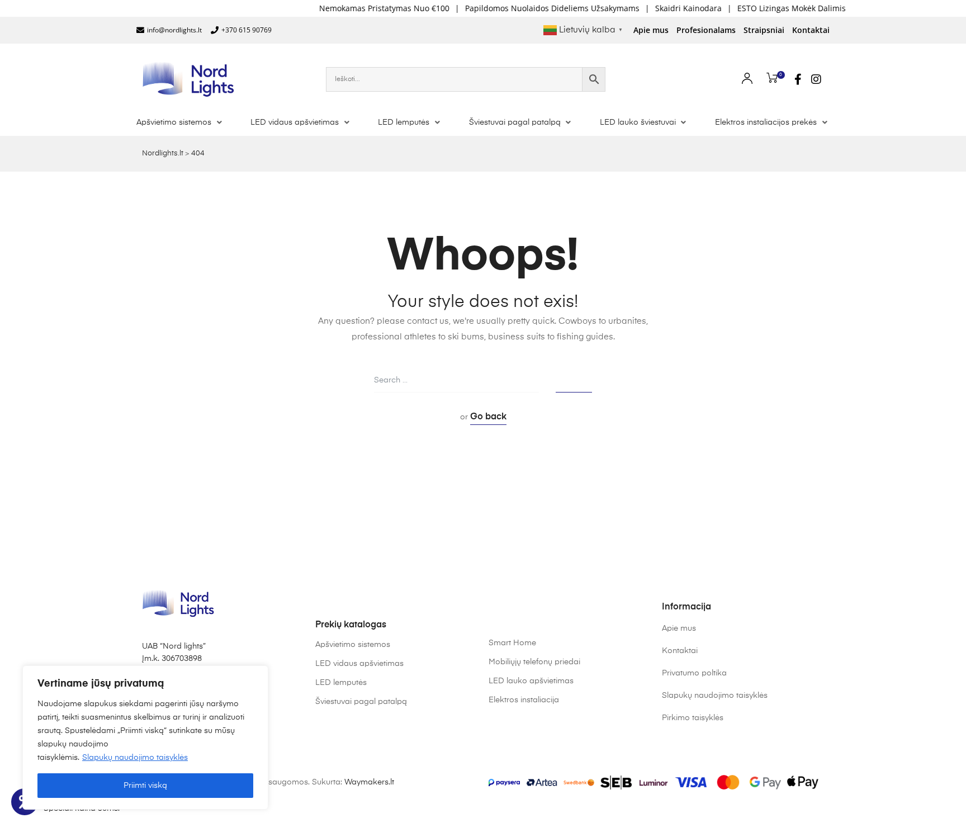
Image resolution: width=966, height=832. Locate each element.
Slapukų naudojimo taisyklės (135, 758)
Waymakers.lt (369, 782)
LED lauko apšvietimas (531, 681)
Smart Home (512, 643)
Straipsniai (764, 30)
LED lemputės (341, 683)
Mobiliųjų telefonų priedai (534, 662)
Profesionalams (706, 30)
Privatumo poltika (694, 673)
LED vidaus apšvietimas (359, 664)
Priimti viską (145, 786)
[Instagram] (816, 79)
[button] (180, 122)
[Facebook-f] (798, 79)
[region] (145, 737)
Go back (488, 417)
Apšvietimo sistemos (352, 645)
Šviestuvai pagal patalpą (361, 702)
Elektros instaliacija (524, 700)
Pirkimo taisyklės (692, 718)
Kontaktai (811, 30)
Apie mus (651, 30)
